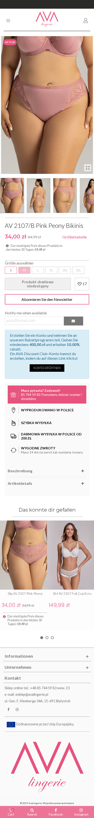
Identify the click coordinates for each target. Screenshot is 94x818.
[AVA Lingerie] (47, 20)
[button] (41, 637)
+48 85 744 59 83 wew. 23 (50, 688)
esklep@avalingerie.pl (31, 694)
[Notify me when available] (73, 321)
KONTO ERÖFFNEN (47, 368)
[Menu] (8, 19)
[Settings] (85, 19)
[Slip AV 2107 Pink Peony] (23, 555)
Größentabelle (74, 237)
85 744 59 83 (30, 394)
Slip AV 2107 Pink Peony (25, 593)
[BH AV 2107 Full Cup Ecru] (70, 555)
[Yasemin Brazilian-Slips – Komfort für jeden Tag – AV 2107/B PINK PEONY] (87, 167)
